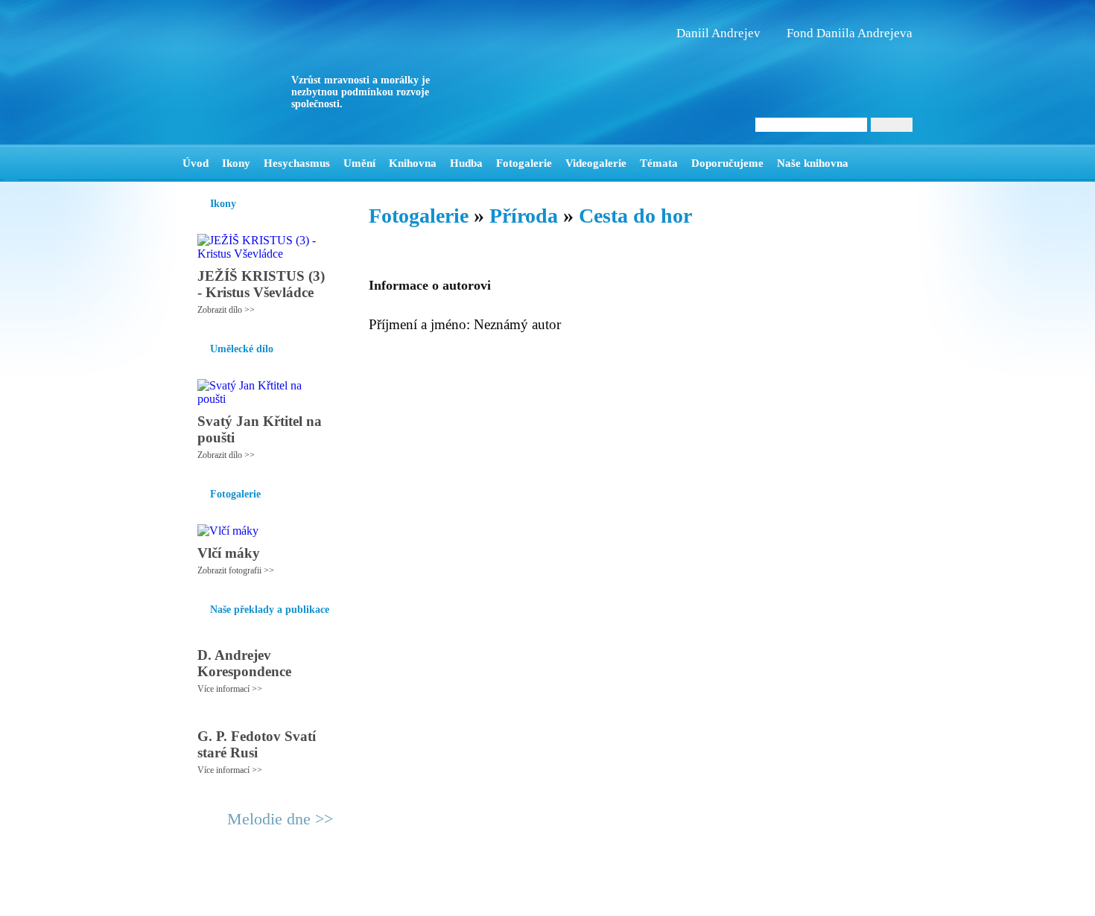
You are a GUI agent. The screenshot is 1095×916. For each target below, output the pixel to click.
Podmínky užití (395, 898)
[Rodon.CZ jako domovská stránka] (877, 163)
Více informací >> (229, 689)
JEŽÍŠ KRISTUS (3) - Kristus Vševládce (261, 284)
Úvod (195, 163)
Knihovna (413, 163)
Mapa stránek (461, 898)
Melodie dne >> (280, 819)
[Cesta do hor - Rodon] (275, 72)
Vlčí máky (228, 553)
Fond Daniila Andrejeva (850, 33)
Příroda (523, 215)
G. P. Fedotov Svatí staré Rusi (256, 744)
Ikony (236, 163)
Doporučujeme (727, 163)
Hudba (466, 163)
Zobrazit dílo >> (226, 310)
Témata (659, 163)
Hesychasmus (297, 163)
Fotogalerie (524, 163)
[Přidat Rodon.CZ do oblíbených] (899, 163)
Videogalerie (595, 163)
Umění (359, 163)
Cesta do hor (635, 215)
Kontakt (514, 898)
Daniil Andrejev (718, 33)
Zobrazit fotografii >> (235, 570)
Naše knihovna (812, 163)
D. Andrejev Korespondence (244, 663)
